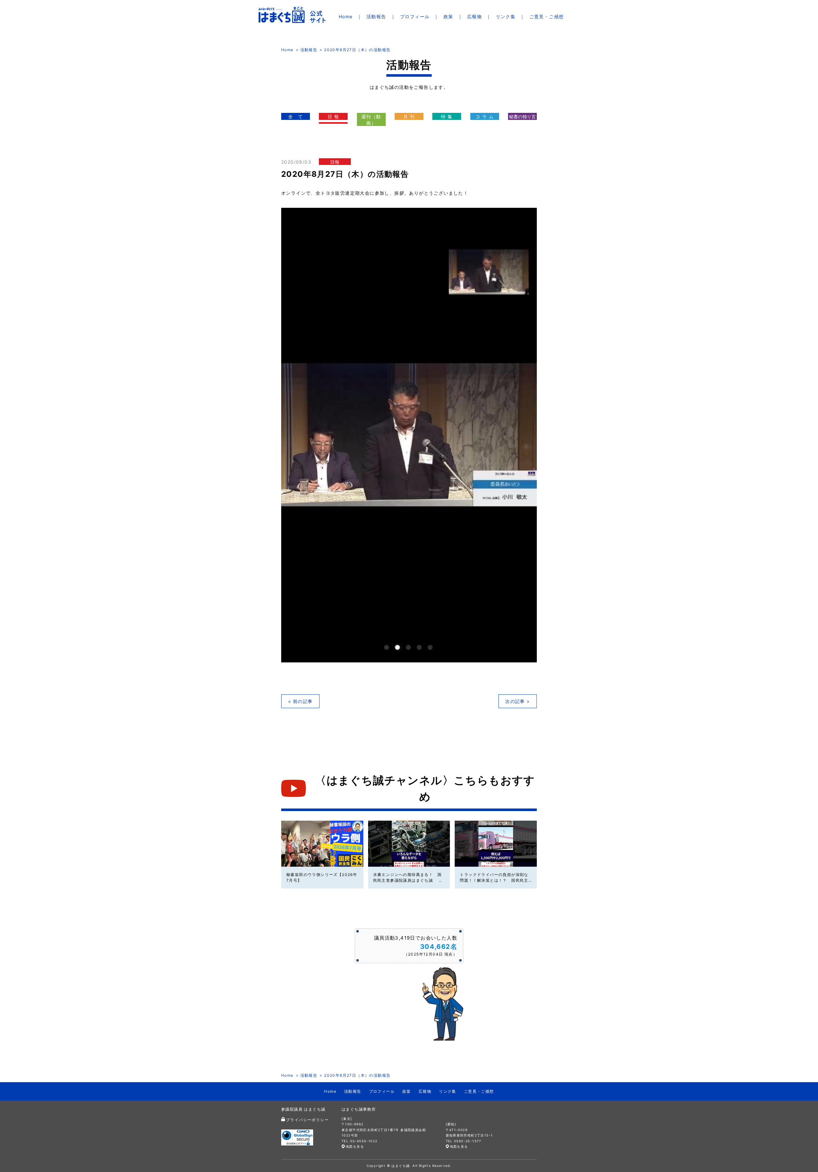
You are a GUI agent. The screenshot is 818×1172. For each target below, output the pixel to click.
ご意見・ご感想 (546, 16)
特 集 (446, 116)
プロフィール (414, 16)
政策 (448, 16)
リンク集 (506, 16)
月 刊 (409, 116)
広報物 (474, 16)
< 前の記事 (300, 701)
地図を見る (355, 1146)
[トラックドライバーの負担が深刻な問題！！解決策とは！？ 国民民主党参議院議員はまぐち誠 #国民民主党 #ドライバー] (496, 844)
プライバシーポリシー (307, 1119)
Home (346, 16)
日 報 (333, 116)
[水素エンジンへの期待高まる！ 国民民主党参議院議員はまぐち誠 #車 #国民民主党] (409, 844)
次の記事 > (517, 701)
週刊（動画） (371, 120)
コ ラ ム (484, 116)
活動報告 (376, 16)
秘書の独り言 (522, 116)
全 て (295, 116)
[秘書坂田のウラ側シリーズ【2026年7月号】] (322, 844)
